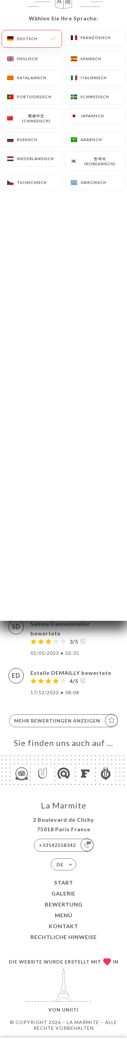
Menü (63, 915)
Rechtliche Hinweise (63, 937)
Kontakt (63, 926)
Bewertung (64, 904)
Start (63, 882)
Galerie (63, 893)
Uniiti (70, 1009)
